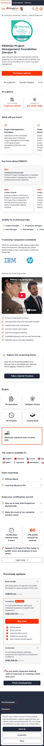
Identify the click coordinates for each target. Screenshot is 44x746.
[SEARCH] (33, 9)
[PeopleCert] (15, 9)
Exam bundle (10, 581)
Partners (28, 3)
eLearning (9, 601)
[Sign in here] (41, 9)
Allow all (22, 729)
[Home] (3, 15)
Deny (22, 741)
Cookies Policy (34, 724)
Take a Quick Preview (22, 376)
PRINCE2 (24, 15)
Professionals (6, 3)
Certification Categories (12, 15)
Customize (22, 735)
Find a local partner (22, 683)
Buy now (22, 621)
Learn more (20, 560)
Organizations (18, 3)
